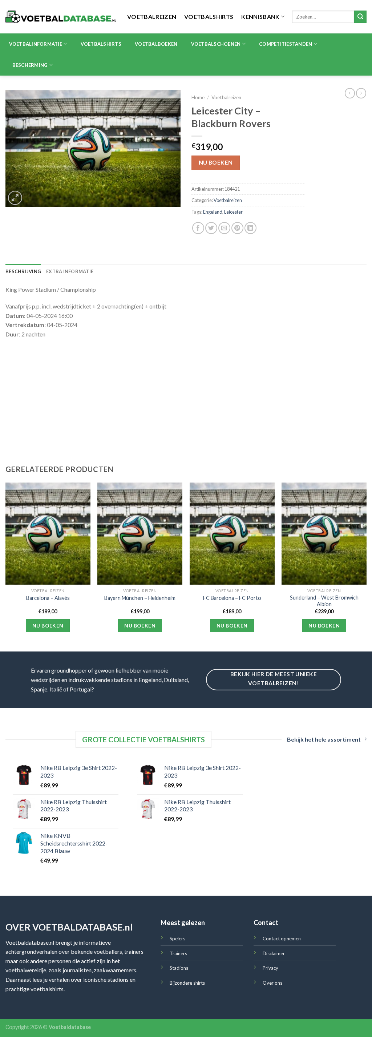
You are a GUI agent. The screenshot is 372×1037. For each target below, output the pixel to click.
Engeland (212, 212)
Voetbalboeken (156, 44)
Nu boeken (216, 162)
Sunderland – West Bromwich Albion (324, 601)
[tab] (23, 271)
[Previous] (5, 566)
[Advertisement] (186, 397)
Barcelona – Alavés (48, 598)
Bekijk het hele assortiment (324, 739)
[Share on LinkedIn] (250, 228)
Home (198, 97)
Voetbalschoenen (216, 44)
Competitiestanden (285, 44)
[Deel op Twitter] (211, 228)
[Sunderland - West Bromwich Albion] (324, 533)
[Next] (366, 566)
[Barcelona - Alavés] (47, 533)
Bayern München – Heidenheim (139, 598)
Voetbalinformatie (35, 44)
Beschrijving (23, 271)
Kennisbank (260, 16)
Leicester (233, 212)
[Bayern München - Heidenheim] (139, 533)
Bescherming (30, 65)
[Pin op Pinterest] (237, 228)
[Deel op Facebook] (198, 228)
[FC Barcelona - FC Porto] (232, 533)
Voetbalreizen (151, 16)
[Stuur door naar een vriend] (224, 228)
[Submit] (360, 17)
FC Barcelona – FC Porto (232, 598)
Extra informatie (69, 271)
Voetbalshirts (208, 16)
